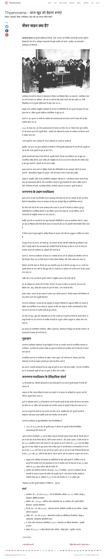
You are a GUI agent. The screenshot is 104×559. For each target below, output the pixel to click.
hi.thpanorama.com (12, 555)
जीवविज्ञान (71, 3)
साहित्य (79, 3)
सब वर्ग (97, 3)
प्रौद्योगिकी (85, 3)
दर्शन (92, 3)
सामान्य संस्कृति (63, 3)
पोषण (55, 3)
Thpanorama (14, 3)
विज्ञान (49, 3)
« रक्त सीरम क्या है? (28, 545)
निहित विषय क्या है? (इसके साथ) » (80, 545)
